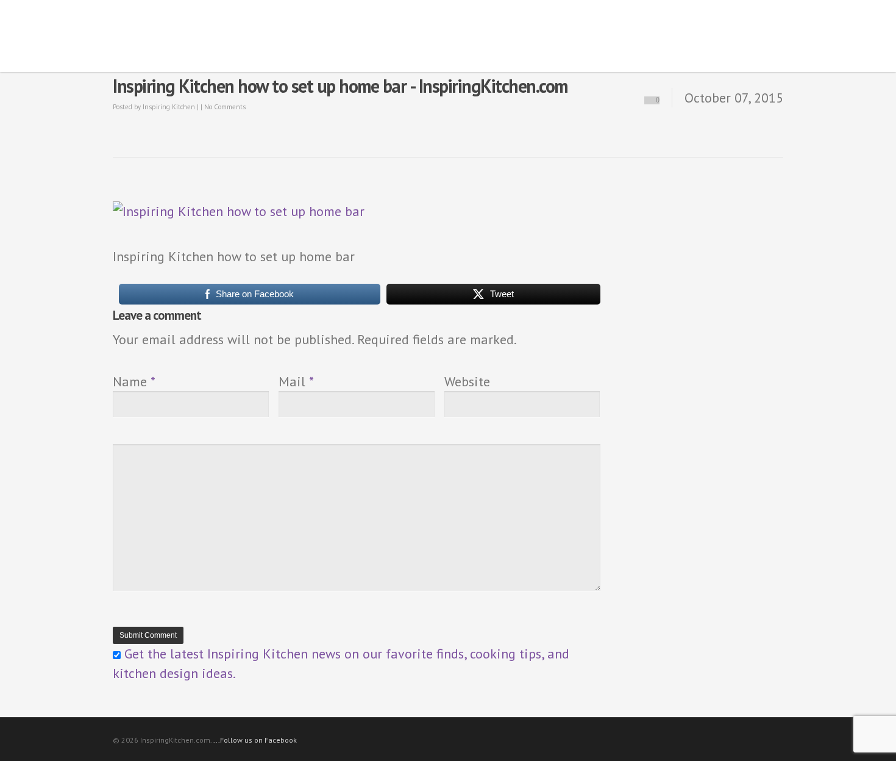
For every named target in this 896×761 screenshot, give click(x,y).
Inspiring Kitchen (169, 107)
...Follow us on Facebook (255, 740)
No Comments (225, 107)
